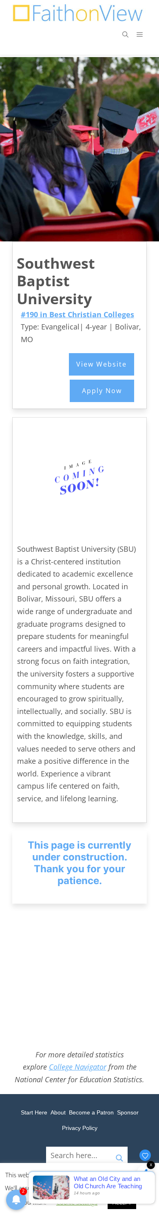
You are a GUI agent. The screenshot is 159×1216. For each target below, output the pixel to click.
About (58, 1112)
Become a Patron (91, 1112)
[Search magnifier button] (119, 1155)
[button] (125, 34)
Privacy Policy (79, 1128)
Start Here (34, 1112)
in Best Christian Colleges (77, 314)
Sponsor (128, 1112)
